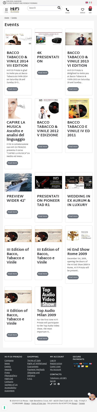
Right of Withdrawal (37, 364)
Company (9, 361)
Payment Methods (36, 370)
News (7, 364)
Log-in (53, 361)
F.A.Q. (29, 379)
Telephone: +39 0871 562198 (58, 380)
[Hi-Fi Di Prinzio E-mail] (55, 384)
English (87, 2)
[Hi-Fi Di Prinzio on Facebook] (59, 384)
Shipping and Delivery (33, 374)
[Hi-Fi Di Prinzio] (15, 9)
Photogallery (11, 376)
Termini (82, 403)
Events (8, 367)
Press (7, 373)
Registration (56, 364)
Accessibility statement (10, 389)
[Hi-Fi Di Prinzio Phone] (51, 384)
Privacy (27, 403)
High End (9, 379)
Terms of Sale (34, 361)
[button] (89, 394)
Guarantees (32, 367)
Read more (12, 89)
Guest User (55, 367)
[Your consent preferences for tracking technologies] (4, 407)
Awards (8, 370)
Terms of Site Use (38, 403)
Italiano (90, 2)
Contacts (9, 382)
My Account (55, 370)
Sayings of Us (11, 385)
